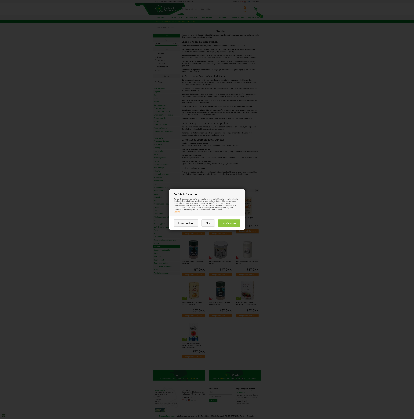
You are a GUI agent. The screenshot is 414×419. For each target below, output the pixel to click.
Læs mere (177, 212)
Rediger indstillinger (186, 223)
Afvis (208, 223)
